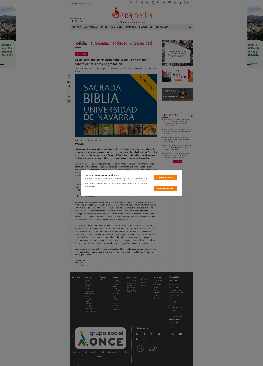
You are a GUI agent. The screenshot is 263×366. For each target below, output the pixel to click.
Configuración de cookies (165, 183)
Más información (90, 186)
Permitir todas (165, 177)
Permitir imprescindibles (165, 188)
